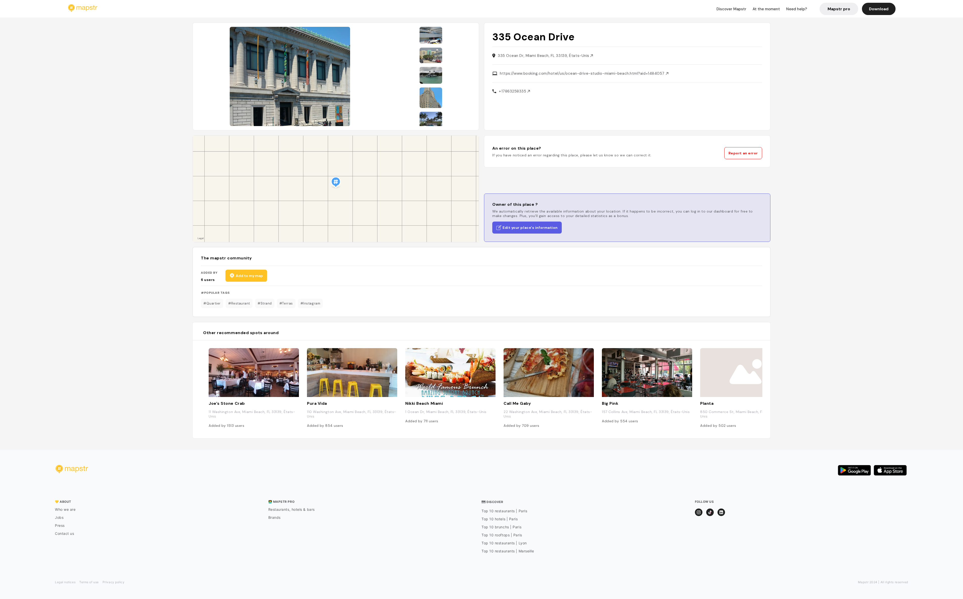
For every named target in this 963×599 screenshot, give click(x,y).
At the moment (766, 9)
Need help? (796, 9)
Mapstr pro (839, 9)
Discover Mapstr (731, 9)
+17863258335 (513, 91)
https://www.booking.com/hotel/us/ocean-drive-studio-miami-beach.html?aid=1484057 (583, 73)
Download (879, 9)
